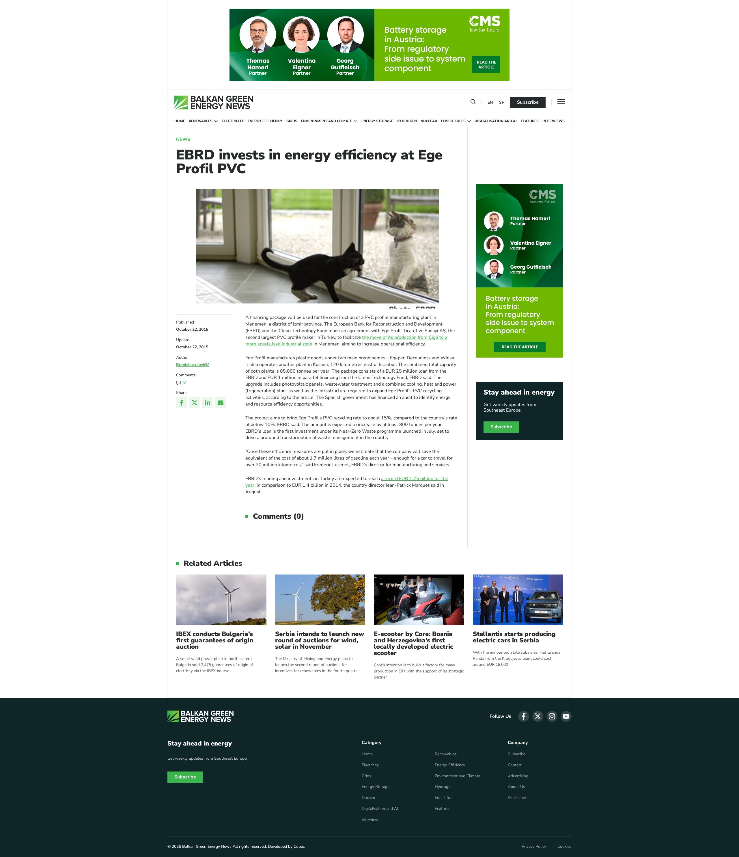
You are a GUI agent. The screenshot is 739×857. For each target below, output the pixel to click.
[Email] (220, 402)
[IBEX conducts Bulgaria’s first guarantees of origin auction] (221, 600)
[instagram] (551, 716)
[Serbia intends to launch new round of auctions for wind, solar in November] (320, 600)
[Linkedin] (207, 402)
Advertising (518, 776)
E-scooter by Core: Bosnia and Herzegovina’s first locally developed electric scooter (413, 643)
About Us (516, 787)
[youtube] (566, 716)
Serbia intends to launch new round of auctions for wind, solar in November (319, 640)
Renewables (200, 121)
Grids (291, 121)
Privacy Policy (534, 846)
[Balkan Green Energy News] (213, 102)
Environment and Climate (326, 121)
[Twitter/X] (194, 402)
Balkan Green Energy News (207, 846)
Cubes (299, 846)
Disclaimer (517, 797)
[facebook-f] (523, 716)
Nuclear (429, 121)
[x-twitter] (537, 716)
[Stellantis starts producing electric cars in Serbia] (518, 600)
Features (530, 121)
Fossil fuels (453, 121)
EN (490, 102)
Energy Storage (377, 121)
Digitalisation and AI (496, 121)
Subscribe (528, 102)
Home (179, 121)
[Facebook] (181, 402)
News (183, 139)
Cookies (564, 846)
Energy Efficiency (265, 121)
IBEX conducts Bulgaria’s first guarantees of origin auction (214, 640)
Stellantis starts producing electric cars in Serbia (514, 637)
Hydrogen (407, 121)
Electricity (233, 121)
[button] (473, 103)
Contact (515, 765)
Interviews (553, 121)
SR (501, 102)
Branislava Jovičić (192, 364)
